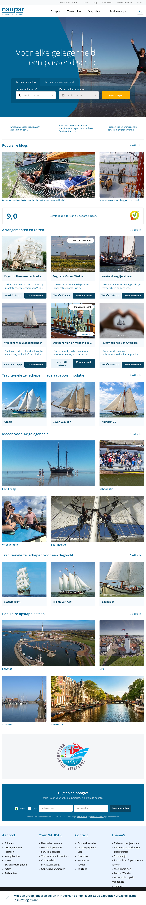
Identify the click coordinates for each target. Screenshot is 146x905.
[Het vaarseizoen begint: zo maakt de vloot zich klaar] (122, 175)
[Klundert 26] (122, 399)
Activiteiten (11, 873)
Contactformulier (87, 843)
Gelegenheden (95, 11)
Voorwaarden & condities (55, 856)
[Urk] (122, 643)
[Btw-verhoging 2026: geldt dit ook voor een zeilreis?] (48, 175)
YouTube (82, 868)
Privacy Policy (82, 816)
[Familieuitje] (48, 463)
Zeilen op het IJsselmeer (127, 843)
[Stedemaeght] (24, 579)
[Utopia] (24, 399)
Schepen (55, 11)
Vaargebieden (12, 856)
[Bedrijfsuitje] (97, 519)
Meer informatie (35, 295)
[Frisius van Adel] (73, 579)
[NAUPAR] (13, 11)
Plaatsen (9, 851)
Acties (85, 2)
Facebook (83, 856)
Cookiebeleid (48, 860)
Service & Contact (124, 2)
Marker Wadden (122, 873)
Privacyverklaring (50, 864)
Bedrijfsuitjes (121, 851)
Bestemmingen (118, 11)
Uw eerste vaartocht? (69, 2)
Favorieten (106, 2)
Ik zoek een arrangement (59, 82)
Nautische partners (51, 843)
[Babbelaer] (122, 579)
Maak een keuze (31, 95)
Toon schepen (116, 95)
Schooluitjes (120, 856)
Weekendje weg (122, 868)
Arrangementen (13, 847)
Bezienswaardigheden (16, 864)
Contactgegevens (87, 847)
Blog (95, 2)
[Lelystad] (48, 643)
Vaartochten (74, 11)
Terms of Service (97, 816)
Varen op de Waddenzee (127, 847)
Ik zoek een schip (26, 82)
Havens (9, 860)
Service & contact (50, 851)
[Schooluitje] (122, 463)
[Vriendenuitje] (24, 519)
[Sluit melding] (7, 898)
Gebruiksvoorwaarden (53, 868)
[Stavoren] (24, 699)
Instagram (83, 860)
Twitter (81, 864)
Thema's (118, 886)
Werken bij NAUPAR (51, 847)
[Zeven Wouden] (73, 399)
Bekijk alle (135, 145)
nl (138, 2)
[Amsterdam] (97, 699)
